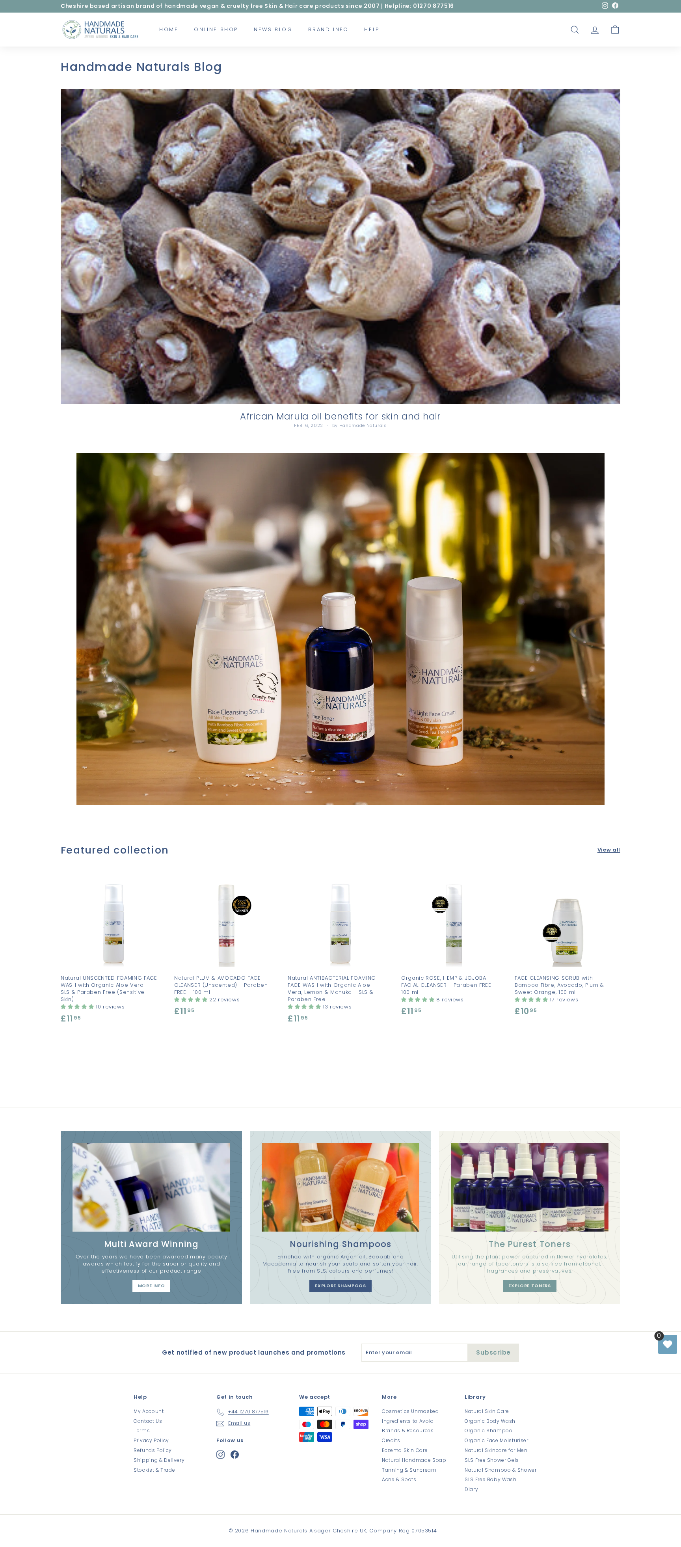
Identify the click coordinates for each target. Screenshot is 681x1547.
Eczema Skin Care (405, 1450)
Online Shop (216, 29)
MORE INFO (151, 1285)
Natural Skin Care (487, 1411)
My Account (149, 1411)
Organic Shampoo (489, 1430)
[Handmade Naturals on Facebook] (235, 1454)
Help (371, 29)
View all (608, 850)
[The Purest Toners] (529, 1187)
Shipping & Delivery (159, 1460)
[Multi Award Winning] (151, 1187)
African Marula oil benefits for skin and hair (340, 416)
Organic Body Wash (490, 1421)
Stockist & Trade (154, 1470)
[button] (78, 1006)
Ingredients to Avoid (408, 1421)
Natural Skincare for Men (496, 1450)
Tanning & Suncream (409, 1470)
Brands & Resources (408, 1430)
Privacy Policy (151, 1440)
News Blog (273, 29)
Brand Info (328, 29)
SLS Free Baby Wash (491, 1479)
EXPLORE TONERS (529, 1285)
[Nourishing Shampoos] (340, 1187)
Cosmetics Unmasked (410, 1411)
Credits (391, 1440)
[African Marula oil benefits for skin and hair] (340, 246)
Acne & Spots (399, 1479)
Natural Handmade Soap (414, 1460)
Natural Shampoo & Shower (501, 1470)
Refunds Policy (153, 1450)
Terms (142, 1430)
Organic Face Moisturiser (496, 1440)
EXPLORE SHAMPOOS (340, 1285)
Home (168, 29)
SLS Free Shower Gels (492, 1460)
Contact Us (148, 1421)
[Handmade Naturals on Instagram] (220, 1454)
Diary (471, 1489)
